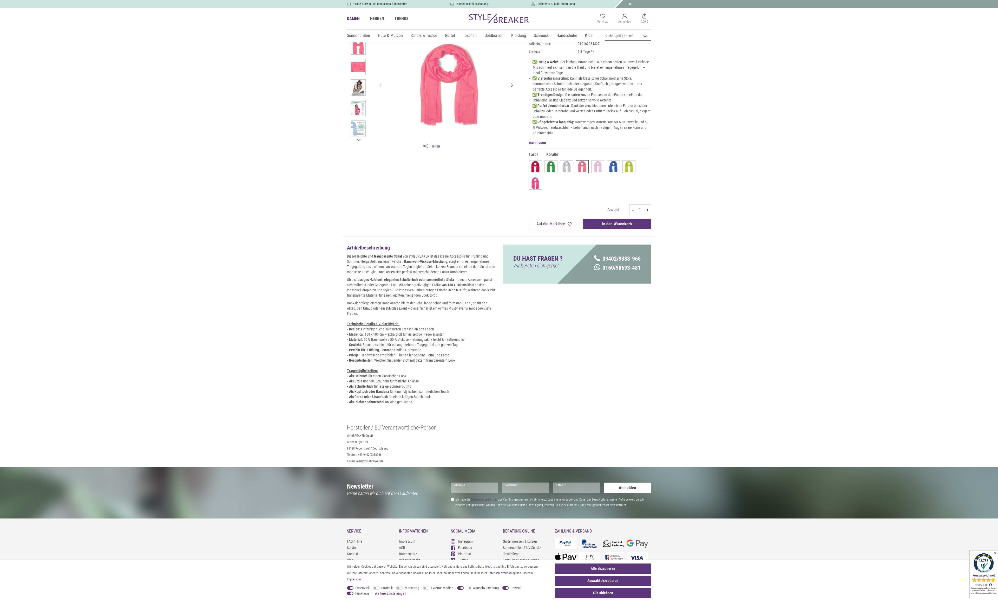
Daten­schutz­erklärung (502, 573)
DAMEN (353, 18)
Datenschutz (408, 554)
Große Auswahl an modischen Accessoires (380, 4)
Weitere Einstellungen (390, 593)
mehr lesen (537, 142)
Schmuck (541, 35)
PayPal (515, 588)
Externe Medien (442, 588)
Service (352, 548)
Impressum (407, 541)
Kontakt (352, 554)
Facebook (465, 548)
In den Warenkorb (617, 223)
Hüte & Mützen (390, 35)
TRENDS (402, 18)
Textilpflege (511, 554)
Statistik (387, 588)
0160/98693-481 (621, 268)
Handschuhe (566, 35)
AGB (402, 548)
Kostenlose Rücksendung (472, 4)
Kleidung (518, 35)
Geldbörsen (493, 35)
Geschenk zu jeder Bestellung (556, 4)
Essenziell (362, 588)
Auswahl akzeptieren (602, 581)
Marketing (412, 588)
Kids (588, 35)
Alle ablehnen (603, 593)
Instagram (465, 541)
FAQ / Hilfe (354, 541)
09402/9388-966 (621, 258)
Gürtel (450, 35)
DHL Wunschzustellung (482, 588)
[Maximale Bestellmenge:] (647, 210)
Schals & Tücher (424, 35)
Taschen (470, 35)
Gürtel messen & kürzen (520, 541)
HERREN (377, 18)
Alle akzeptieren (603, 568)
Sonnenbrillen (358, 35)
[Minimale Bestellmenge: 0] (632, 210)
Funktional (362, 593)
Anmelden (627, 487)
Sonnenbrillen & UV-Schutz (522, 548)
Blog (629, 4)
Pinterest (464, 554)
